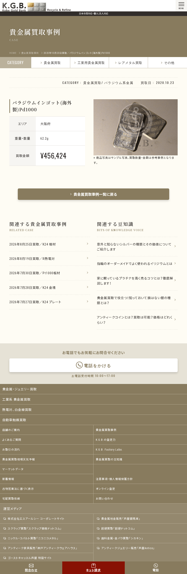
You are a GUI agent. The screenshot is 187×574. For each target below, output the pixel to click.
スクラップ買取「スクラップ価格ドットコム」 (35, 528)
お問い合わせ (104, 498)
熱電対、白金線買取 (17, 409)
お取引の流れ (11, 449)
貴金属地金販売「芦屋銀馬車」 (120, 519)
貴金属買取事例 (106, 430)
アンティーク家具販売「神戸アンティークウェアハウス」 (43, 548)
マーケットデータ (12, 469)
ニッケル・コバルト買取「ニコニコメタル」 (33, 538)
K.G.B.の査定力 (106, 440)
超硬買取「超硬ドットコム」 (118, 528)
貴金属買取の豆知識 (109, 459)
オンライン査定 (105, 489)
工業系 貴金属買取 (16, 399)
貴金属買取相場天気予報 (18, 459)
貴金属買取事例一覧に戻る (95, 194)
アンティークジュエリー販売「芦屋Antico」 (128, 548)
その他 (169, 62)
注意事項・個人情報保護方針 (114, 479)
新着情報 (8, 479)
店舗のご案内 (11, 430)
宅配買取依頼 (11, 498)
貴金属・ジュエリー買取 (19, 389)
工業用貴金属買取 (91, 62)
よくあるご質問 (11, 440)
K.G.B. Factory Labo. (109, 449)
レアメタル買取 (130, 62)
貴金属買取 (52, 62)
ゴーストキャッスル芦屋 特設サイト (30, 558)
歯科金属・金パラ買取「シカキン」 (122, 538)
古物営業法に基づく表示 (18, 489)
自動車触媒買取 (14, 419)
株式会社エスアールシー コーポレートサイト (36, 519)
